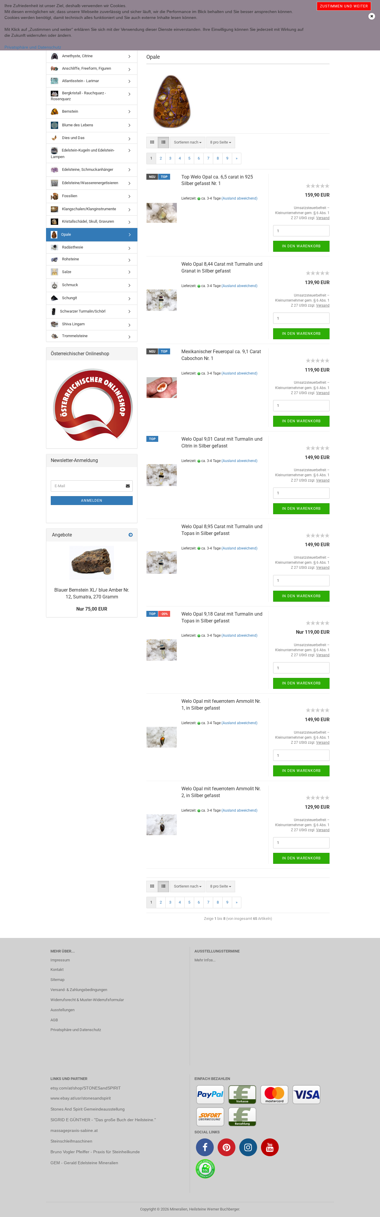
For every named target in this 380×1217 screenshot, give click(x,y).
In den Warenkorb (301, 246)
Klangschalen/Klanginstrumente (88, 209)
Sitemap (57, 979)
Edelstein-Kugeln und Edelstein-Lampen (83, 153)
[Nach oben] (364, 1208)
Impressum (60, 960)
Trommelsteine (74, 336)
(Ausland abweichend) (239, 198)
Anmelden (91, 500)
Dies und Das (73, 138)
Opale (65, 234)
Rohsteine (70, 259)
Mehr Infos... (205, 960)
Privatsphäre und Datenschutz (32, 47)
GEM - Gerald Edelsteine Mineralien (84, 1162)
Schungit (69, 298)
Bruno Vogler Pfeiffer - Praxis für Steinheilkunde (95, 1151)
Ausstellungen (62, 1010)
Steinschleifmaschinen (71, 1141)
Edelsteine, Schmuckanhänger (87, 169)
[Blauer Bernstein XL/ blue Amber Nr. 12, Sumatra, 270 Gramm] (91, 563)
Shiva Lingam (73, 324)
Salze (66, 271)
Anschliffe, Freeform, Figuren (86, 68)
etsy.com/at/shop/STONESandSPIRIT (85, 1088)
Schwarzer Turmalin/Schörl (82, 311)
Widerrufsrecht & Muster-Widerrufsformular (87, 1000)
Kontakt (57, 969)
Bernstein (69, 111)
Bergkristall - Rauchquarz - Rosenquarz (78, 96)
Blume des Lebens (77, 124)
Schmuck (69, 285)
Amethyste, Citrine (77, 56)
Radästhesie (72, 247)
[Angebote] (131, 535)
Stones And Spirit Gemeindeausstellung (87, 1109)
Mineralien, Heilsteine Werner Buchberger (204, 1209)
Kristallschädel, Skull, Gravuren (87, 221)
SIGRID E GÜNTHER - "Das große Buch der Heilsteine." (103, 1119)
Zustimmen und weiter (344, 6)
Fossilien (69, 196)
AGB (54, 1020)
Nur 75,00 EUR (91, 609)
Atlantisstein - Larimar (80, 81)
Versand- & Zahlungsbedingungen (78, 989)
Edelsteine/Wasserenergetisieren (89, 183)
